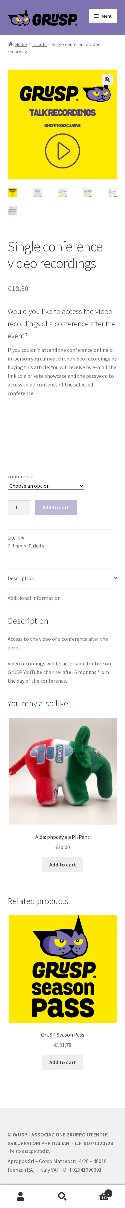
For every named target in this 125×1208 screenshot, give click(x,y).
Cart (96, 1191)
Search (62, 1196)
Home (21, 44)
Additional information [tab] (34, 598)
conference (20, 476)
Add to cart (55, 507)
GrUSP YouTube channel (35, 672)
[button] (107, 79)
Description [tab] (21, 578)
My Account (21, 1196)
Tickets (39, 44)
